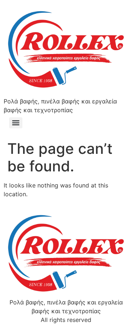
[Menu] (15, 122)
